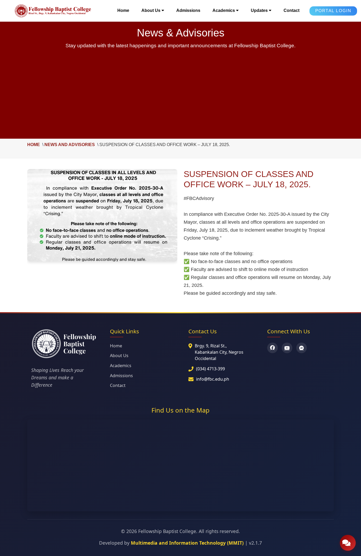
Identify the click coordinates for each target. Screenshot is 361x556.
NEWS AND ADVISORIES (69, 144)
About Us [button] (151, 10)
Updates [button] (260, 10)
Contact (291, 10)
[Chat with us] (348, 543)
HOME (33, 144)
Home (123, 10)
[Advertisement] (180, 91)
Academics (120, 365)
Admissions (188, 10)
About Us (119, 355)
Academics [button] (224, 10)
